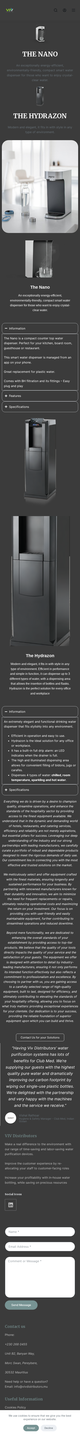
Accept (31, 1427)
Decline (48, 1427)
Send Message (21, 1305)
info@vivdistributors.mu (31, 1386)
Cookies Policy (15, 1407)
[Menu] (73, 10)
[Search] (55, 10)
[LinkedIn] (11, 1205)
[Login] (64, 10)
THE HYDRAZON (40, 116)
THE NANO (40, 54)
